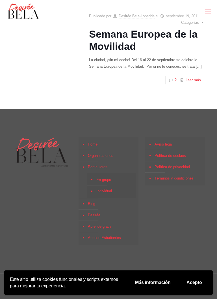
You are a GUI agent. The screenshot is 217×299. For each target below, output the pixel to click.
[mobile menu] (208, 11)
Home (92, 144)
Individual (104, 191)
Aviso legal (164, 144)
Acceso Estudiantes (104, 238)
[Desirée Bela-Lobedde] (23, 11)
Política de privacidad (172, 167)
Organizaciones (100, 155)
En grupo (103, 180)
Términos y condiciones (174, 178)
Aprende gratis (100, 226)
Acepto (194, 282)
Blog (91, 204)
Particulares (97, 167)
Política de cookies (170, 155)
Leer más (193, 80)
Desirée (94, 215)
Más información (153, 282)
